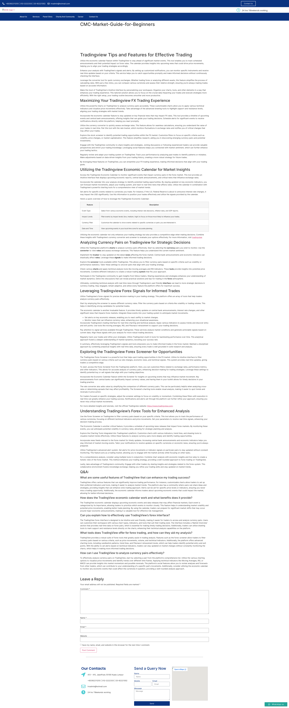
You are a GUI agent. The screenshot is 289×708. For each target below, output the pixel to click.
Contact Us (93, 17)
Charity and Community (65, 17)
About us (23, 17)
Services (36, 17)
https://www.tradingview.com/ (160, 406)
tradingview (197, 237)
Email (83, 627)
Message (138, 688)
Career (80, 17)
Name (83, 618)
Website (83, 636)
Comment (85, 589)
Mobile (137, 681)
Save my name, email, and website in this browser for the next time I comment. (116, 645)
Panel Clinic (47, 17)
